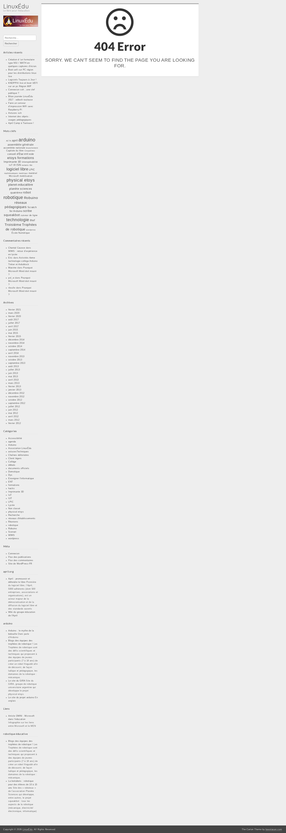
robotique (13, 197)
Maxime (12, 268)
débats (11, 465)
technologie (17, 219)
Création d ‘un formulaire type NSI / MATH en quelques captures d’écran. (22, 63)
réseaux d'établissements (21, 518)
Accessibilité (15, 438)
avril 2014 (13, 353)
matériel (33, 173)
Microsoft (14, 176)
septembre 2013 (16, 363)
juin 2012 (13, 410)
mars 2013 (13, 383)
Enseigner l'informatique (21, 478)
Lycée (11, 505)
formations (25, 158)
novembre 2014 (16, 343)
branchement (32, 148)
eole (31, 154)
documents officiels (18, 468)
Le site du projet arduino (21, 697)
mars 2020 (13, 313)
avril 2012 (13, 416)
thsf (32, 220)
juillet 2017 (14, 323)
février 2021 (14, 310)
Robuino (31, 198)
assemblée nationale (14, 148)
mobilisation (26, 176)
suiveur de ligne (29, 215)
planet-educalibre (20, 184)
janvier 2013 (14, 390)
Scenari (12, 532)
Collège (12, 462)
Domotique (14, 472)
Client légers (15, 458)
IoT (10, 165)
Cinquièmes (29, 151)
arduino (27, 139)
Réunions (13, 522)
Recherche (14, 515)
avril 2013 (13, 380)
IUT (10, 498)
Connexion (13, 553)
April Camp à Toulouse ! (21, 123)
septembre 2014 (16, 350)
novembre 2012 (16, 396)
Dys (10, 475)
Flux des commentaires (20, 560)
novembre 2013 (16, 356)
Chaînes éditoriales (18, 455)
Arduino (12, 445)
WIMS (11, 535)
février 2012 (14, 423)
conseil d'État (15, 154)
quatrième (16, 192)
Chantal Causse (16, 248)
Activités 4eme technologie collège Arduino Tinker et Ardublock (23, 261)
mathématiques (11, 173)
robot (27, 192)
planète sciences (20, 188)
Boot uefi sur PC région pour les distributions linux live (22, 73)
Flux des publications (19, 557)
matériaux (23, 173)
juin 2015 (13, 330)
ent (26, 153)
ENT (10, 482)
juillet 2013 (14, 370)
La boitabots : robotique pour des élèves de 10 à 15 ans (22, 784)
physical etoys (21, 180)
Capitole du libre (15, 150)
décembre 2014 (16, 340)
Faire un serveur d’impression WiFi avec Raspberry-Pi (20, 106)
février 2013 (14, 386)
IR (14, 165)
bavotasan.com (274, 829)
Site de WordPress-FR (20, 564)
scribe (27, 211)
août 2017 (13, 320)
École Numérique (21, 233)
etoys (12, 158)
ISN (18, 165)
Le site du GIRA (16, 681)
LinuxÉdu (16, 6)
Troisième (13, 225)
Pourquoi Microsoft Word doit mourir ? (22, 271)
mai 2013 (13, 376)
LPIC (32, 169)
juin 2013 (13, 373)
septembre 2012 (16, 403)
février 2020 (14, 316)
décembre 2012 (16, 393)
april (15, 140)
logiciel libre (17, 169)
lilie (30, 165)
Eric (10, 258)
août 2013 (13, 366)
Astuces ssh (15, 113)
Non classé (14, 508)
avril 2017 (13, 326)
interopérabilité (30, 162)
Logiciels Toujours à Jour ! (22, 80)
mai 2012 (13, 413)
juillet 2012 (14, 406)
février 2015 (14, 336)
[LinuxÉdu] (20, 23)
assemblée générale (21, 144)
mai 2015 (13, 333)
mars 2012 (13, 420)
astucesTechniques (18, 451)
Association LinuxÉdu (19, 448)
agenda (12, 442)
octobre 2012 (15, 400)
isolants (25, 165)
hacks (11, 488)
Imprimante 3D (12, 161)
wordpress (31, 230)
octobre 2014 (15, 346)
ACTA (8, 141)
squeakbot (12, 215)
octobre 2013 (15, 360)
